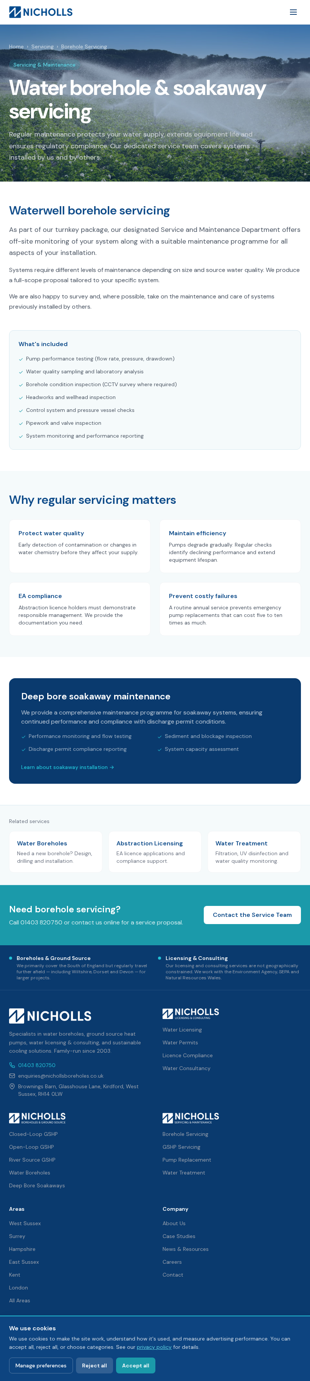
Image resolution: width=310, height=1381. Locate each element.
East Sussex (24, 1261)
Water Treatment (184, 1172)
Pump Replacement (187, 1159)
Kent (14, 1274)
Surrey (17, 1236)
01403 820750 (37, 1065)
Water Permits (180, 1042)
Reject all (94, 1365)
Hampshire (22, 1249)
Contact (173, 1274)
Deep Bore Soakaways (37, 1185)
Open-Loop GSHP (31, 1146)
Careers (172, 1261)
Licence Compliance (188, 1055)
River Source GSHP (32, 1159)
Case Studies (179, 1236)
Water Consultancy (187, 1068)
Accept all (135, 1365)
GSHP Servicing (181, 1146)
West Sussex (25, 1223)
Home (16, 46)
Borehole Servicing (185, 1134)
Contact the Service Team (252, 915)
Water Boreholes (29, 1172)
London (18, 1287)
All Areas (19, 1300)
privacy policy (154, 1347)
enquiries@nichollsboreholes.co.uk (61, 1075)
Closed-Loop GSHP (33, 1134)
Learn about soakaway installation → (67, 767)
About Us (174, 1223)
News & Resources (186, 1249)
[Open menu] (293, 12)
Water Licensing (182, 1029)
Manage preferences (41, 1365)
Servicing (42, 46)
